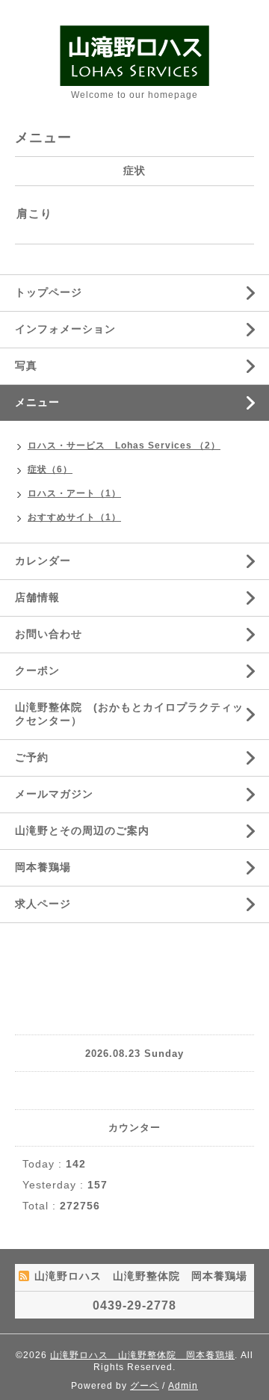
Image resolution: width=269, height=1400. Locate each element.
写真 (26, 365)
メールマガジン (54, 794)
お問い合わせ (48, 634)
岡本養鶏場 (43, 867)
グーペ (144, 1386)
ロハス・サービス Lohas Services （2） (124, 445)
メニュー (37, 402)
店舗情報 (37, 597)
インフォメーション (65, 329)
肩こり (34, 213)
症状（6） (50, 469)
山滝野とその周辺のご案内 (82, 830)
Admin (183, 1386)
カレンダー (43, 561)
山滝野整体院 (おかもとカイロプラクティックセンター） (129, 714)
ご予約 (32, 757)
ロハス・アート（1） (74, 493)
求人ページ (43, 904)
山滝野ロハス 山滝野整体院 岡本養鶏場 (142, 1355)
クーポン (37, 670)
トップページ (48, 292)
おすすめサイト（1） (74, 517)
